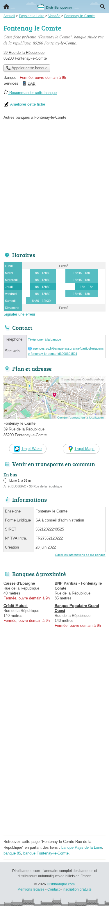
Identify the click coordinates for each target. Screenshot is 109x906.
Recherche (102, 6)
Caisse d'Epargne (19, 583)
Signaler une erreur (19, 314)
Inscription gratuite (77, 889)
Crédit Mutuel (15, 606)
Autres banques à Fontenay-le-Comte (34, 117)
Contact (53, 889)
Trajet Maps (84, 448)
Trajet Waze (31, 448)
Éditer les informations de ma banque (80, 554)
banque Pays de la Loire (81, 847)
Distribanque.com (61, 884)
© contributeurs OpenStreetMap (82, 379)
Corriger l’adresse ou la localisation (80, 417)
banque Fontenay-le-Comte (46, 853)
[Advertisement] (54, 184)
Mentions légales (30, 889)
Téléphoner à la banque (44, 339)
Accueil (6, 6)
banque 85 (12, 853)
